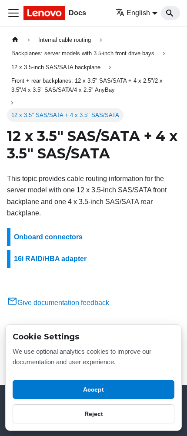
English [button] (138, 13)
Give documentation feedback (63, 302)
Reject (93, 413)
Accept (93, 389)
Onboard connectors (48, 237)
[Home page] (15, 40)
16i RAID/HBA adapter (50, 258)
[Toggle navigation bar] (13, 13)
